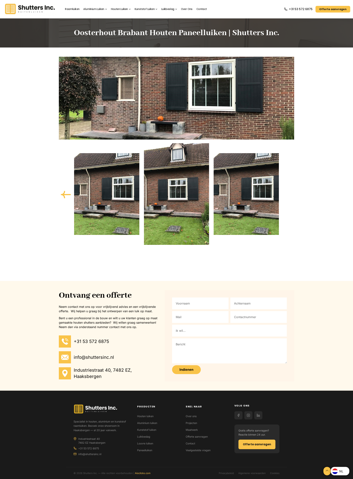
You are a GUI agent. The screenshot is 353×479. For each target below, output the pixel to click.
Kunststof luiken (145, 9)
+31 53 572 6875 (301, 9)
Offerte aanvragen (333, 9)
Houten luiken (119, 9)
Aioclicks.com (142, 473)
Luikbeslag (167, 9)
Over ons (186, 9)
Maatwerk (192, 429)
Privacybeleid (226, 473)
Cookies (274, 473)
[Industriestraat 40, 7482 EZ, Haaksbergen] (65, 373)
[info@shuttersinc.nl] (65, 357)
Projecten (191, 423)
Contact (201, 9)
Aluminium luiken (93, 9)
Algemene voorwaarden (252, 473)
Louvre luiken (145, 443)
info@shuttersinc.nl (94, 357)
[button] (66, 194)
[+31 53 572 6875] (65, 341)
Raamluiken (72, 9)
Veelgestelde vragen (198, 450)
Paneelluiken (144, 450)
